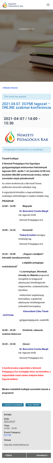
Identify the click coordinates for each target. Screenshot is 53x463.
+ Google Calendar (12, 405)
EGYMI (7, 435)
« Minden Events (10, 88)
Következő (42, 455)
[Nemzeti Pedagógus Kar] (14, 4)
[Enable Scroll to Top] (47, 457)
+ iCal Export (33, 405)
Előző (8, 455)
